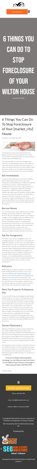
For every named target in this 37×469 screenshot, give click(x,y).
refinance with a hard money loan (18, 273)
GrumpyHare (15, 420)
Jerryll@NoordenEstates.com (20, 400)
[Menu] (29, 11)
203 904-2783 (26, 365)
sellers (9, 371)
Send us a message (26, 362)
